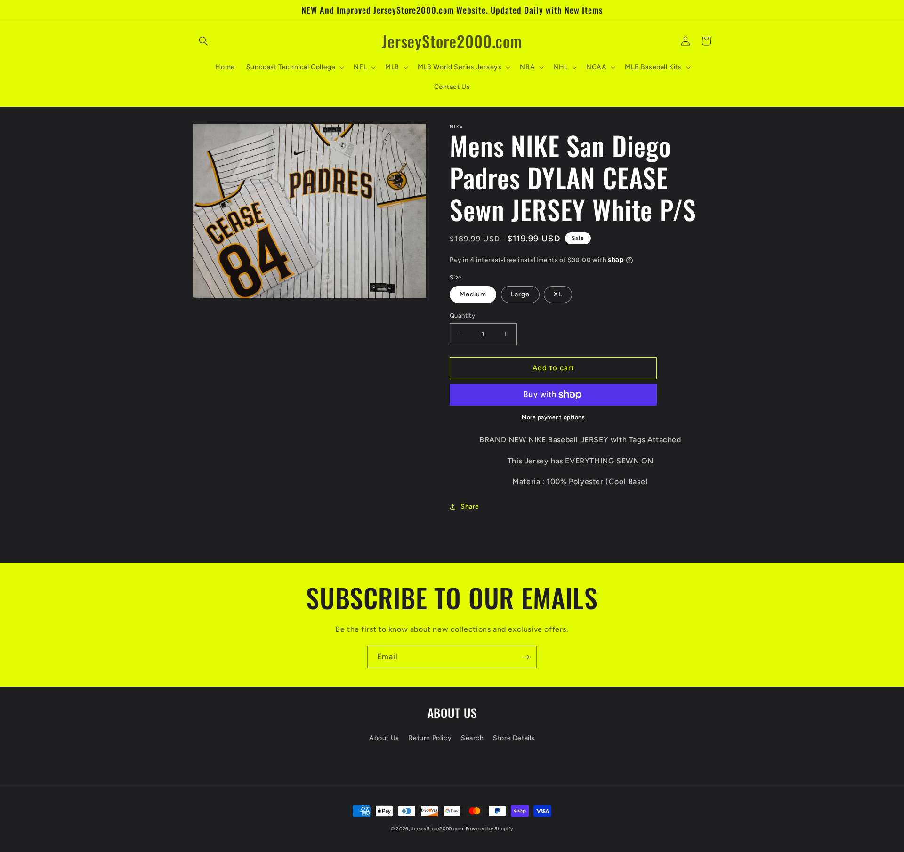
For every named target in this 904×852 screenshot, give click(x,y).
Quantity (462, 315)
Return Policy (430, 738)
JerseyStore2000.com (437, 829)
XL (558, 294)
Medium (473, 294)
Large (520, 294)
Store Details (514, 738)
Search (472, 738)
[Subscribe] (526, 657)
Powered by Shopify (490, 829)
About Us (384, 738)
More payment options (553, 417)
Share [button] (469, 506)
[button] (203, 41)
